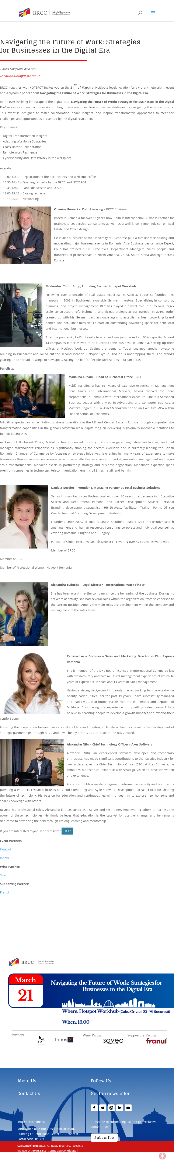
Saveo (4, 875)
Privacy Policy (26, 1155)
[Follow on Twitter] (102, 1107)
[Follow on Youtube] (128, 1107)
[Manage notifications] (162, 1156)
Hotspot (5, 849)
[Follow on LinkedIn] (119, 1107)
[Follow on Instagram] (111, 1107)
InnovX (5, 858)
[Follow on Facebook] (94, 1107)
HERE (67, 831)
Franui (4, 892)
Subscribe (104, 1137)
